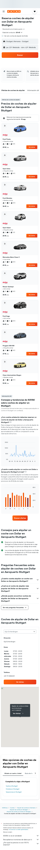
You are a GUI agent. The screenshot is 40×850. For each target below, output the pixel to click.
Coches (12, 808)
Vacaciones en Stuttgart (14, 792)
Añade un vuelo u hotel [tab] (12, 773)
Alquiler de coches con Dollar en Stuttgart (19, 811)
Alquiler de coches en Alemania (26, 808)
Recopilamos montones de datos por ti (17, 839)
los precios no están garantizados (18, 829)
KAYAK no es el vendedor (12, 836)
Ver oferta (32, 147)
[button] (3, 11)
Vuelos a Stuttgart (12, 786)
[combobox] (14, 29)
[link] (20, 518)
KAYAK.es (5, 808)
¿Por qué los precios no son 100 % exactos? (16, 843)
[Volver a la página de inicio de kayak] (14, 11)
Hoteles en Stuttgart (12, 789)
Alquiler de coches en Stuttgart (19, 809)
